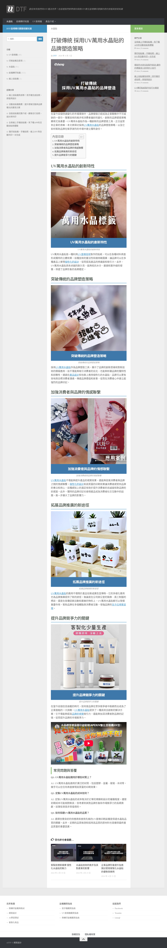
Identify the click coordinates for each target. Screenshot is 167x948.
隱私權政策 (90, 934)
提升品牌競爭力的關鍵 (65, 155)
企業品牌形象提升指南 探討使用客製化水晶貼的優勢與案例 (112, 868)
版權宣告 (76, 934)
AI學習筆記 (14, 918)
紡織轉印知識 (22, 21)
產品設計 (74, 375)
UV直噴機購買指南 (70, 913)
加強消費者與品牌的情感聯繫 (68, 148)
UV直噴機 (37, 21)
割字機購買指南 (69, 908)
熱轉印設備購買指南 (70, 918)
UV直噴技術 (84, 254)
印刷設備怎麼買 (16, 61)
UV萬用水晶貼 (91, 125)
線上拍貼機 (14, 79)
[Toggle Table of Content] (80, 137)
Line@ (117, 918)
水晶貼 (9, 21)
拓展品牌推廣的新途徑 (65, 151)
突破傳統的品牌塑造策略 (66, 144)
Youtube (118, 913)
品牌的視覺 (78, 714)
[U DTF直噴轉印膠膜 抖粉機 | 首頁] (16, 9)
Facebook (119, 908)
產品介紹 (50, 21)
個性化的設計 (72, 262)
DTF (55, 56)
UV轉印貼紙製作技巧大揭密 (146, 88)
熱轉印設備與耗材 (17, 908)
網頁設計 (13, 913)
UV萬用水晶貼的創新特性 (67, 141)
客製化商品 (14, 922)
